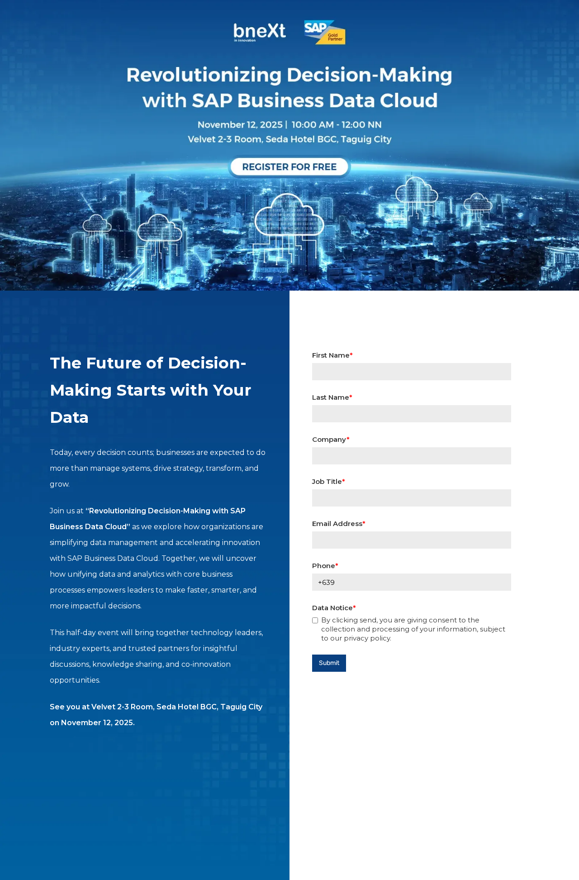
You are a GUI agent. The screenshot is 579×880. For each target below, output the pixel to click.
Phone (323, 565)
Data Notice (332, 607)
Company (329, 439)
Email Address (337, 523)
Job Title (327, 481)
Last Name (330, 397)
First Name (331, 355)
